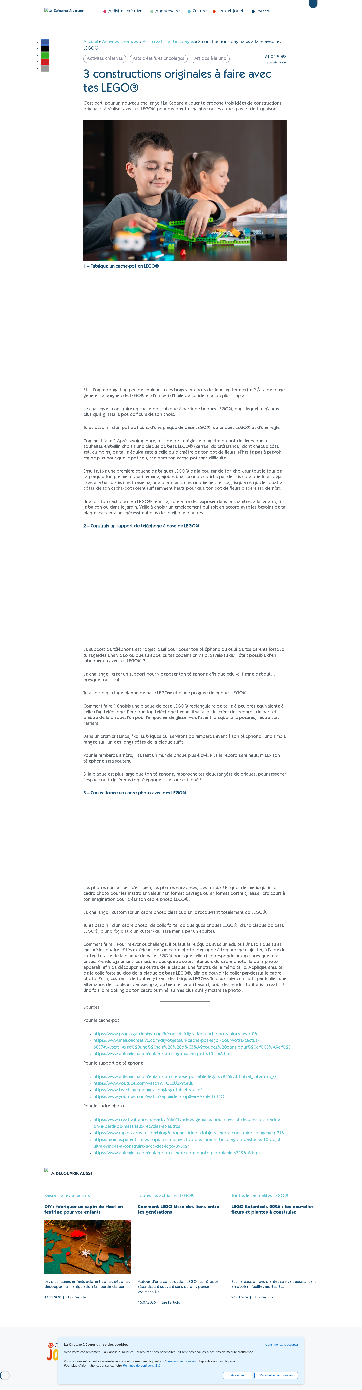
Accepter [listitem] (237, 1375)
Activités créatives (120, 42)
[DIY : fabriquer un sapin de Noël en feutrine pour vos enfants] (87, 1247)
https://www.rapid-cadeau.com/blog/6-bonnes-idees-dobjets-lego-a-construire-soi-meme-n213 (188, 1133)
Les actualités (287, 12)
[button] (45, 42)
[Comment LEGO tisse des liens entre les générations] (181, 1247)
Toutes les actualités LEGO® (166, 1196)
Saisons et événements (67, 1196)
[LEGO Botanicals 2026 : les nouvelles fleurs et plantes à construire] (274, 1247)
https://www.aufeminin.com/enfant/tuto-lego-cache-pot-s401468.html (162, 1054)
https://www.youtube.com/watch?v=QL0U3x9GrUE (143, 1084)
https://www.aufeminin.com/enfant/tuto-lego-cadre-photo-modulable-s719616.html (177, 1153)
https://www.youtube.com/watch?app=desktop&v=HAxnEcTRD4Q (158, 1097)
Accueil (90, 42)
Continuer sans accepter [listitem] (281, 1344)
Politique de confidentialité (141, 1365)
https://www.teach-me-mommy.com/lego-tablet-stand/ (147, 1090)
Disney (302, 12)
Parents (263, 11)
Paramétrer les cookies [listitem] (276, 1375)
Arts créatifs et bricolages (168, 42)
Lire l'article (77, 1297)
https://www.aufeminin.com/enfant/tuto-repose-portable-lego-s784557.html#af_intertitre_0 (184, 1077)
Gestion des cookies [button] (181, 1361)
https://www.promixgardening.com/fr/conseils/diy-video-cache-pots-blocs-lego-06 (175, 1034)
